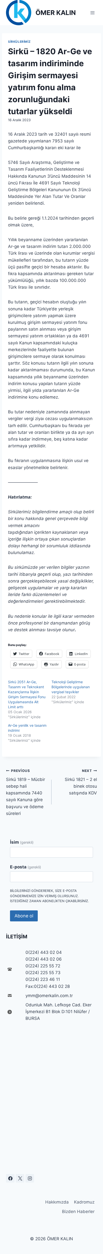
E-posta (25, 866)
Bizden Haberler (78, 1211)
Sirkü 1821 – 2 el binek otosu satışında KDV (81, 782)
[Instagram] (30, 1178)
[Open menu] (92, 12)
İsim (22, 842)
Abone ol (23, 915)
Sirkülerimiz (19, 41)
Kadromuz (84, 1202)
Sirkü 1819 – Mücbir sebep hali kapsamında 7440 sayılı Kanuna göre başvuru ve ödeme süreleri (25, 792)
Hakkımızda (57, 1202)
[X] (20, 1178)
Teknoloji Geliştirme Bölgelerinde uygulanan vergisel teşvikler (71, 687)
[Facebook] (10, 1178)
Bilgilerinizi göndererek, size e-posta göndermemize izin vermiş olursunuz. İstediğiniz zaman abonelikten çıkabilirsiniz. (49, 896)
